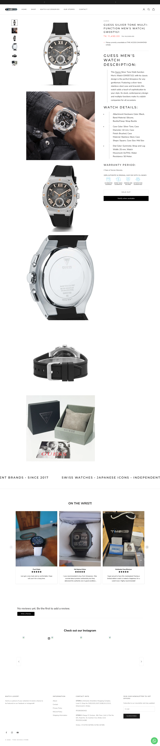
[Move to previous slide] (12, 547)
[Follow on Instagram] (12, 732)
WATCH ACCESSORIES (49, 9)
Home (24, 9)
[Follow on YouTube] (18, 732)
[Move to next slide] (148, 547)
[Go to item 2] (14, 30)
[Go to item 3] (14, 38)
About (55, 701)
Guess (106, 21)
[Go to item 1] (14, 23)
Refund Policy (57, 712)
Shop (33, 9)
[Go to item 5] (14, 55)
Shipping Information (60, 715)
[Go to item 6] (14, 63)
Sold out (126, 192)
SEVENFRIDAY (79, 3)
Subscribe (132, 716)
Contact (83, 9)
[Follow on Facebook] (6, 732)
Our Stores (69, 9)
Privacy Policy (57, 708)
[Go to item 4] (14, 47)
